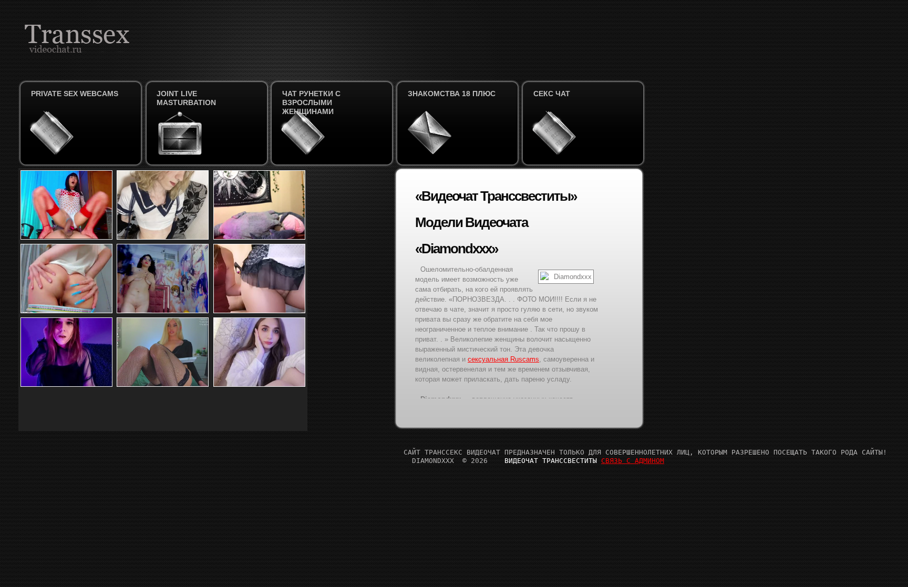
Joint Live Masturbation (186, 98)
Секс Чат (551, 93)
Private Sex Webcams (74, 93)
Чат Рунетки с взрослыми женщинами (311, 102)
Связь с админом (632, 461)
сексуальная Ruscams (503, 359)
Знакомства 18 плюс (452, 93)
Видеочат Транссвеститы (550, 461)
